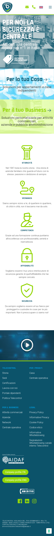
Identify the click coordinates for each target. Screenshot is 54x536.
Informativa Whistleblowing (36, 434)
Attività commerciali (12, 412)
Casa (32, 373)
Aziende (6, 417)
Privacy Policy (36, 412)
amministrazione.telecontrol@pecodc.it (16, 526)
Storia (5, 373)
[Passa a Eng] (41, 7)
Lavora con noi (9, 388)
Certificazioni (8, 383)
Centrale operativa (38, 378)
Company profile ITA (15, 472)
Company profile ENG (15, 480)
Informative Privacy (39, 417)
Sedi (4, 378)
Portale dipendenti (11, 393)
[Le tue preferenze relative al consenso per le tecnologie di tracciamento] (49, 531)
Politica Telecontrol (12, 398)
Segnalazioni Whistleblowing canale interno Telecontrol (40, 443)
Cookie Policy (36, 422)
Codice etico (35, 427)
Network (6, 422)
